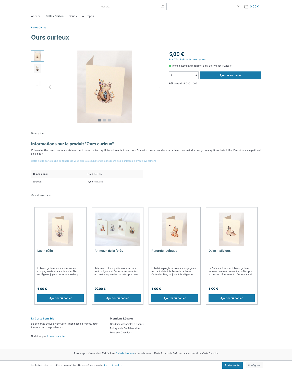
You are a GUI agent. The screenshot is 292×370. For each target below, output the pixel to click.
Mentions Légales (121, 318)
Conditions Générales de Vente (127, 324)
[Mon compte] (238, 6)
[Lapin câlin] (60, 229)
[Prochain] (159, 86)
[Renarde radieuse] (174, 229)
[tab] (37, 133)
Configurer (254, 365)
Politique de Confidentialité (125, 328)
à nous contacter (56, 336)
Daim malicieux (220, 250)
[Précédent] (49, 86)
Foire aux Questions (121, 332)
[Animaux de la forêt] (117, 229)
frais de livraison (125, 353)
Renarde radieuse (164, 250)
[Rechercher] (163, 6)
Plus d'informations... (114, 365)
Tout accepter (232, 365)
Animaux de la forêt (108, 250)
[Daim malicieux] (232, 229)
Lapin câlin (45, 250)
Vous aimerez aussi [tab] (41, 195)
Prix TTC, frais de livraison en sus (187, 59)
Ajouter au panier (231, 75)
